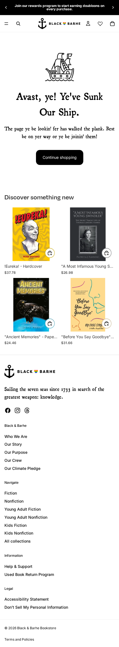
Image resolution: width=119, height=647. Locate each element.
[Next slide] (113, 7)
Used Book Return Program (29, 574)
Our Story (13, 444)
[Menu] (6, 23)
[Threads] (27, 410)
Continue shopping (60, 157)
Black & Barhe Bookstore (36, 628)
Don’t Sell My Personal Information (36, 607)
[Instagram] (17, 410)
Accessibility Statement (26, 599)
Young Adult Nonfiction (25, 517)
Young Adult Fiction (22, 509)
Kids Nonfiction (18, 533)
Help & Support (18, 566)
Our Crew (13, 460)
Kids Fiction (15, 525)
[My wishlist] (100, 23)
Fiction (10, 493)
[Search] (18, 23)
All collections (17, 541)
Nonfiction (14, 501)
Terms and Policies (19, 639)
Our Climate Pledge (22, 468)
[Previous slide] (6, 7)
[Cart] (112, 23)
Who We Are (15, 436)
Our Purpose (15, 452)
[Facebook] (7, 410)
